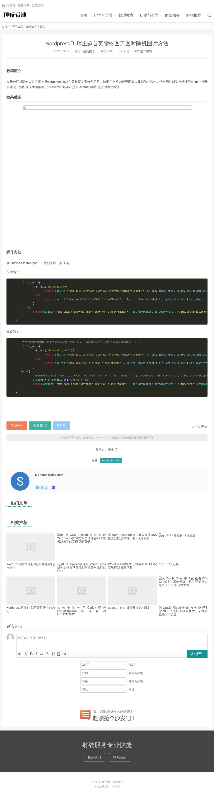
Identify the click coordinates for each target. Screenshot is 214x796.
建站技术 (31, 26)
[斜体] (36, 653)
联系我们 (94, 757)
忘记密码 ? (132, 78)
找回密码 (38, 5)
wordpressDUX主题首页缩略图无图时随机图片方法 (124, 437)
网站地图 (117, 781)
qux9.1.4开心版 (169, 564)
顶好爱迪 (14, 15)
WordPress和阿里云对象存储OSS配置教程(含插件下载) (132, 565)
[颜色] (25, 653)
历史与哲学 (149, 15)
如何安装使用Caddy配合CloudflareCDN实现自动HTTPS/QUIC (81, 610)
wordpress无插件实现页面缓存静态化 (30, 609)
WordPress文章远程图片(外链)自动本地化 (30, 565)
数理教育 (126, 15)
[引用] (41, 653)
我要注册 (23, 5)
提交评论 (197, 653)
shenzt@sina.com (50, 474)
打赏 (63, 425)
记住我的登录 (86, 78)
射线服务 (172, 15)
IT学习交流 (103, 15)
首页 (84, 15)
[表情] (19, 653)
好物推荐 (193, 15)
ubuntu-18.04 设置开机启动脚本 (129, 607)
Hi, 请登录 (8, 5)
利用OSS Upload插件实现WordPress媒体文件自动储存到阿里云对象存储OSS (81, 567)
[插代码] (58, 653)
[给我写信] (53, 487)
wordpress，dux (111, 460)
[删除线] (47, 653)
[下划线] (53, 653)
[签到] (64, 653)
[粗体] (31, 653)
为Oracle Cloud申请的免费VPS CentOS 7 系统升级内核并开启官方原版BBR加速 (183, 610)
